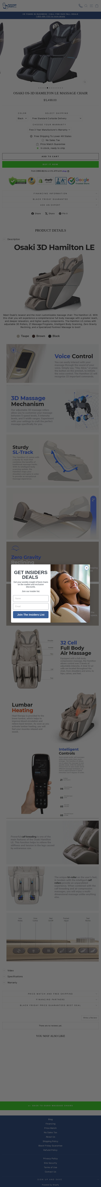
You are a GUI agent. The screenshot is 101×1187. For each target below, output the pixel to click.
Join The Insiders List (30, 614)
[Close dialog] (86, 567)
